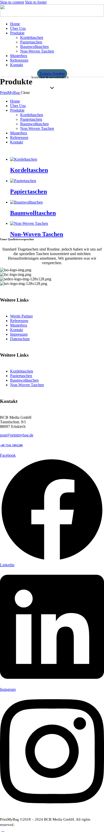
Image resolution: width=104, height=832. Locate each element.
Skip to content (12, 2)
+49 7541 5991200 (11, 445)
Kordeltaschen (29, 170)
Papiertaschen (28, 191)
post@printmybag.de (16, 435)
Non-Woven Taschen (36, 234)
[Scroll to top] (3, 829)
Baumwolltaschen (33, 213)
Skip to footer (36, 2)
